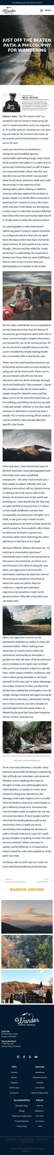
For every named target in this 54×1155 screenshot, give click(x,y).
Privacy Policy (10, 1139)
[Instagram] (18, 1057)
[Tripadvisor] (36, 1057)
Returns (14, 1078)
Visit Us (40, 1106)
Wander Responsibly (39, 1093)
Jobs (40, 1126)
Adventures (40, 1072)
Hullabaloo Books (40, 1111)
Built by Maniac (27, 1142)
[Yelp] (30, 1057)
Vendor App (14, 1088)
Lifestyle (27, 60)
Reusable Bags (22, 1106)
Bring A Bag (22, 1126)
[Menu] (41, 10)
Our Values (40, 1121)
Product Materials (22, 1121)
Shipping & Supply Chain (22, 1116)
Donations (14, 1093)
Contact (14, 1072)
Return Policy (42, 1139)
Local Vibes (40, 1088)
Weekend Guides (40, 1078)
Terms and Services (26, 1139)
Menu (48, 10)
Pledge (22, 1111)
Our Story (40, 1116)
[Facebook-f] (24, 1057)
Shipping (14, 1083)
